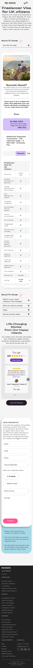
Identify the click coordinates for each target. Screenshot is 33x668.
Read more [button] (16, 377)
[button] (16, 45)
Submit (10, 521)
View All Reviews (16, 403)
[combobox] (14, 465)
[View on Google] (16, 381)
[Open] (28, 465)
